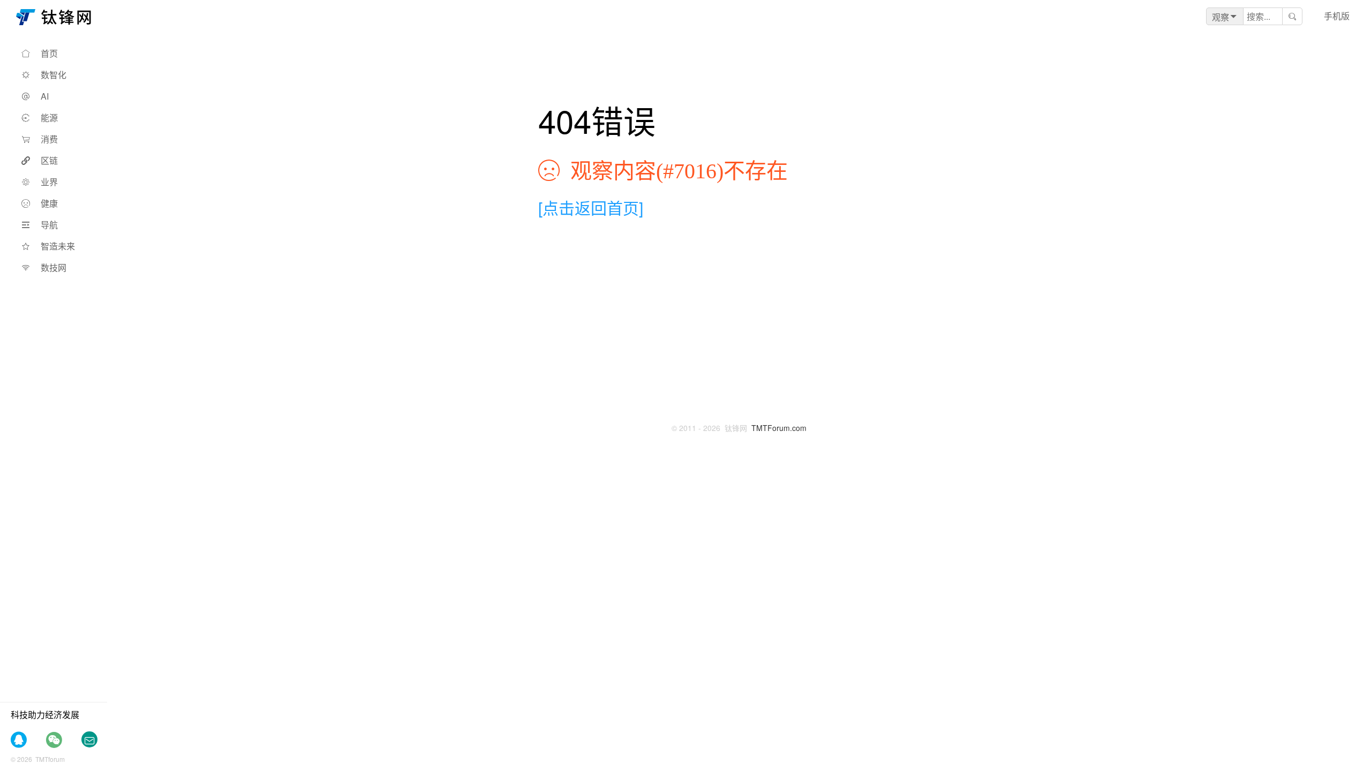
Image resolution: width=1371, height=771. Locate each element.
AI (45, 96)
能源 (49, 117)
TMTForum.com (779, 427)
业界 (49, 182)
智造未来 (58, 246)
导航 (49, 224)
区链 (49, 160)
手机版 (1337, 16)
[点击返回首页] (590, 207)
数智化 (53, 75)
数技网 (53, 267)
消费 (49, 139)
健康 (49, 203)
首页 (49, 53)
